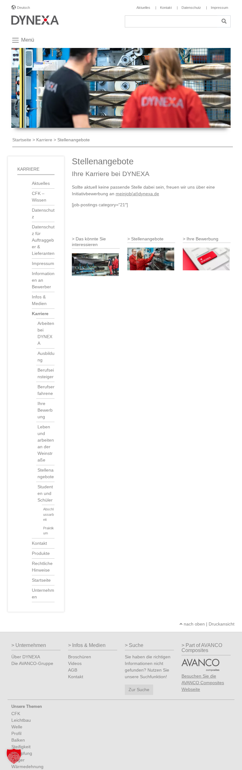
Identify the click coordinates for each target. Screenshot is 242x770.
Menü (27, 40)
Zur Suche (139, 689)
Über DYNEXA (25, 656)
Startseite (21, 139)
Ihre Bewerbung (45, 410)
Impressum (43, 263)
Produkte (41, 553)
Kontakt (39, 543)
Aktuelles (41, 183)
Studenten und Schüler (45, 493)
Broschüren (79, 656)
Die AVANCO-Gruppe (32, 663)
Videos (75, 663)
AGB (72, 670)
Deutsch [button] (23, 7)
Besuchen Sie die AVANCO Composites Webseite (203, 682)
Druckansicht (221, 623)
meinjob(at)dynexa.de (137, 193)
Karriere (44, 139)
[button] (14, 756)
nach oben (193, 623)
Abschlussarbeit (48, 514)
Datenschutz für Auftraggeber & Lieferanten (43, 240)
